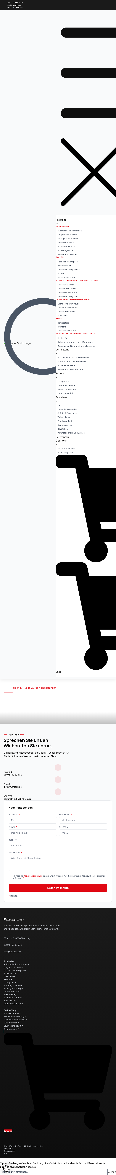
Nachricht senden (58, 887)
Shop (8, 7)
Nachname (65, 814)
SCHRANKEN (62, 226)
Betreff (13, 840)
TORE (59, 318)
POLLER (60, 257)
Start (6, 687)
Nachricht (15, 852)
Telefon (63, 827)
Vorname (14, 814)
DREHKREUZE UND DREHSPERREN (73, 299)
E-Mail (13, 827)
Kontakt (19, 7)
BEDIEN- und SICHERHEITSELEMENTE (75, 333)
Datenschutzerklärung (33, 876)
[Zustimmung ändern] (6, 1168)
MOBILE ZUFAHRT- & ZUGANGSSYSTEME (77, 280)
